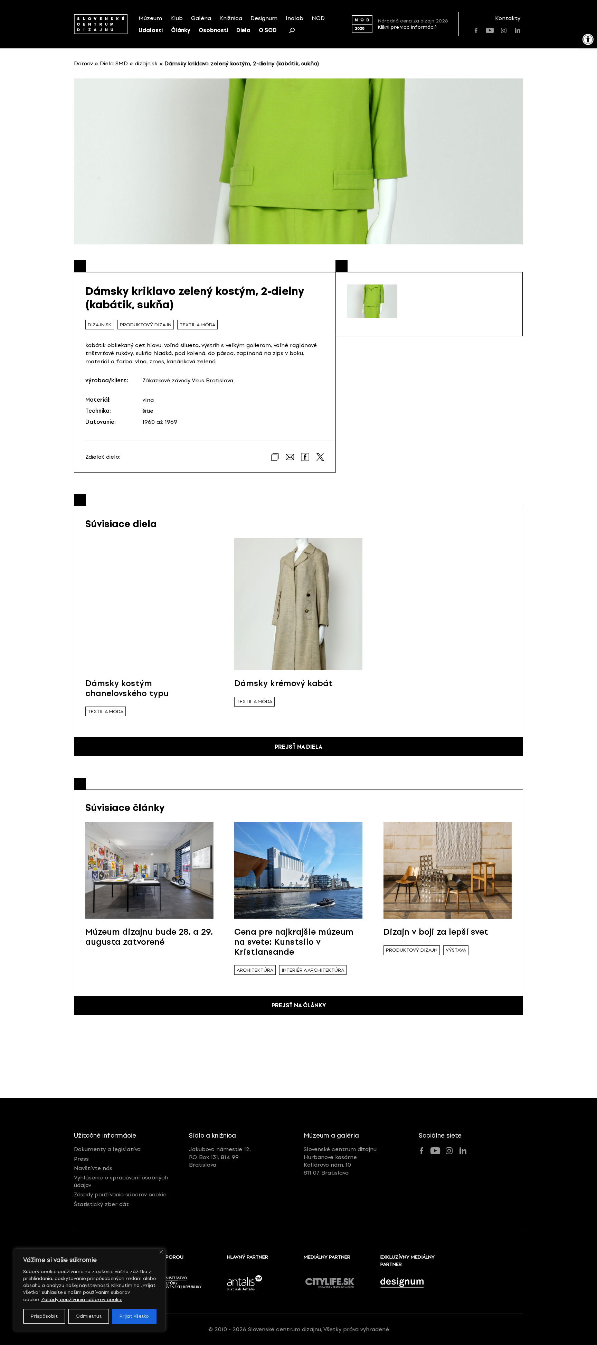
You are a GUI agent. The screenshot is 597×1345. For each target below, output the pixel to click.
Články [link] (180, 30)
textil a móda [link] (197, 325)
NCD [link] (318, 18)
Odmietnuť (89, 1316)
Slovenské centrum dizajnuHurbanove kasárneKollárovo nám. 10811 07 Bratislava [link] (340, 1161)
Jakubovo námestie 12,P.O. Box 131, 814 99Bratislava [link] (220, 1157)
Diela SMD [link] (114, 63)
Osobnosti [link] (213, 30)
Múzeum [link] (150, 18)
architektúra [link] (255, 970)
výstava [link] (456, 950)
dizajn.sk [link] (146, 63)
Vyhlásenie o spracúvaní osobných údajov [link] (121, 1181)
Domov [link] (83, 63)
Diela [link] (243, 30)
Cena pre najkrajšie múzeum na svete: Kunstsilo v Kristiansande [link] (293, 942)
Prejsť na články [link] (299, 1005)
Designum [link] (263, 18)
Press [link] (81, 1159)
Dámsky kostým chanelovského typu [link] (127, 688)
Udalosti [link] (151, 30)
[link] (588, 39)
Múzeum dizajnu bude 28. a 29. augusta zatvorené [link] (149, 937)
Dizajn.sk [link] (100, 325)
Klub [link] (176, 18)
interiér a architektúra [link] (313, 970)
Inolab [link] (294, 18)
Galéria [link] (201, 18)
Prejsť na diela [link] (298, 747)
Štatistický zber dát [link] (101, 1204)
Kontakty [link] (507, 18)
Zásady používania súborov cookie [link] (81, 1299)
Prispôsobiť (44, 1316)
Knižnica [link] (230, 18)
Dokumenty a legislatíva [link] (107, 1149)
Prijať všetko (134, 1316)
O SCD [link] (268, 30)
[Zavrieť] (161, 1251)
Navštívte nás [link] (93, 1168)
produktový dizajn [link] (145, 325)
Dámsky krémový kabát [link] (283, 683)
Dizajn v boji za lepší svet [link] (435, 932)
